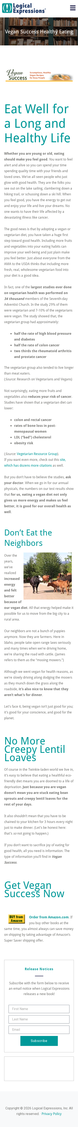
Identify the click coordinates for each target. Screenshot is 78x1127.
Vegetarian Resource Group (37, 454)
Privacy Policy (52, 1113)
